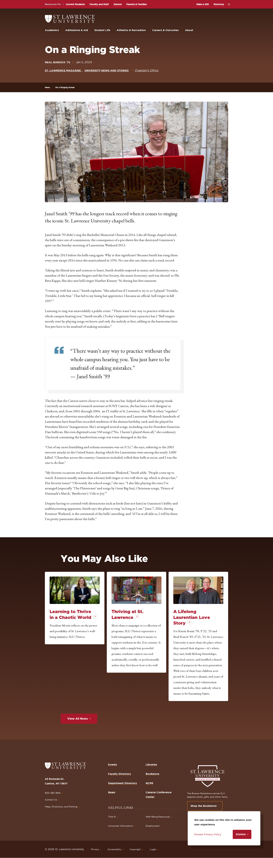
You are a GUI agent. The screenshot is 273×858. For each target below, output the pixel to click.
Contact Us (51, 799)
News (47, 87)
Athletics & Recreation (131, 30)
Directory (219, 4)
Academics (52, 30)
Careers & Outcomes (165, 30)
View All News (77, 718)
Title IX (112, 816)
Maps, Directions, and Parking (61, 806)
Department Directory (122, 783)
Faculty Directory (119, 773)
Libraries (151, 764)
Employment (153, 826)
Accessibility (114, 849)
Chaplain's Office (146, 70)
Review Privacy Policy (207, 834)
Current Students (75, 4)
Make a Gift (202, 4)
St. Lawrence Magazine (63, 70)
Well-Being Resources (158, 816)
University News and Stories (107, 70)
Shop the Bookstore (204, 805)
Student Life (102, 30)
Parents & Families (136, 4)
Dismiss (241, 834)
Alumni (118, 4)
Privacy (95, 849)
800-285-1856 (53, 793)
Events (112, 764)
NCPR (149, 783)
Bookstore (152, 773)
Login (153, 849)
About (189, 30)
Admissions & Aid (76, 30)
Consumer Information (120, 826)
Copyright (135, 849)
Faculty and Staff (99, 4)
